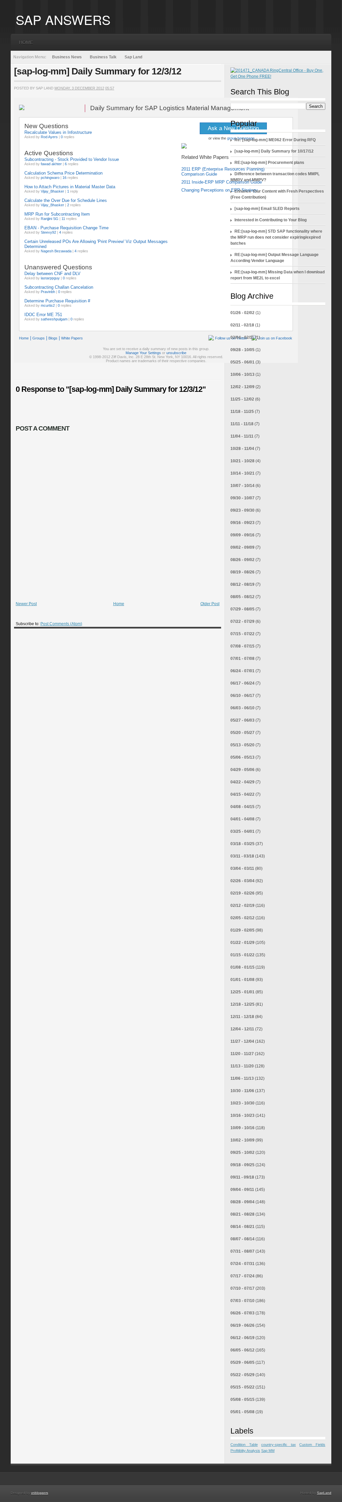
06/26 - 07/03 (242, 1313)
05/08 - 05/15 (242, 1399)
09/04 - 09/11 (242, 1189)
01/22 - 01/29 (242, 942)
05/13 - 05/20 (242, 745)
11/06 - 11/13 (242, 1078)
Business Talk (103, 57)
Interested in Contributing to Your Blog (270, 220)
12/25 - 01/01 (242, 992)
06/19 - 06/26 (242, 1325)
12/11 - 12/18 (242, 1016)
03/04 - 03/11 (242, 868)
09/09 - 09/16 (242, 535)
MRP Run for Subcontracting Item (57, 214)
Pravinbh (48, 292)
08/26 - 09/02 (242, 559)
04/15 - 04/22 (242, 794)
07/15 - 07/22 (242, 634)
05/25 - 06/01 (242, 362)
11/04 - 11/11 (241, 436)
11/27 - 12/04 (242, 1041)
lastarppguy (50, 278)
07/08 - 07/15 (242, 646)
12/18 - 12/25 (242, 1004)
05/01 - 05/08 (242, 1412)
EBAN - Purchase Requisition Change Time (66, 227)
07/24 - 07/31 (242, 1263)
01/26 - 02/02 (242, 312)
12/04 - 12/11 (242, 1029)
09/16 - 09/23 (242, 522)
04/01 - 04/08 (242, 819)
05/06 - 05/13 (242, 757)
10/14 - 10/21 (242, 473)
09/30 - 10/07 (242, 498)
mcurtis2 (48, 305)
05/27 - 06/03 (242, 720)
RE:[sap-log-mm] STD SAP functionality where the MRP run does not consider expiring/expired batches (276, 237)
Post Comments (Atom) (61, 623)
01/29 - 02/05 (242, 930)
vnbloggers (39, 1493)
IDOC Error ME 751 (43, 314)
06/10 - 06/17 (242, 695)
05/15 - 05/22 (242, 1387)
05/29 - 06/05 (242, 1362)
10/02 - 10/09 (242, 1140)
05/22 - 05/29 (242, 1374)
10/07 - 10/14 (242, 485)
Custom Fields (312, 1445)
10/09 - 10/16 (242, 1127)
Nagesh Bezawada (56, 251)
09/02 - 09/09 (242, 547)
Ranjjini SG (49, 219)
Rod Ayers (49, 137)
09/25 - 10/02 (242, 1152)
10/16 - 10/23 (242, 1115)
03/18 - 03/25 (242, 843)
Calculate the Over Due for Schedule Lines (65, 200)
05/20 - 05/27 (242, 732)
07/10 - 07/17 (242, 1288)
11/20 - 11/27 (242, 1053)
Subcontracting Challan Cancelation (58, 287)
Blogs (52, 338)
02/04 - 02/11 (242, 337)
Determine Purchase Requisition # (57, 300)
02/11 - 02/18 (242, 325)
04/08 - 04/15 (242, 806)
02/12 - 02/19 (242, 905)
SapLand (324, 1493)
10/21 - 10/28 (242, 461)
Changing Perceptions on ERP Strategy (219, 190)
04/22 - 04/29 (242, 782)
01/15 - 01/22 (242, 955)
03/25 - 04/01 (242, 831)
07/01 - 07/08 (242, 658)
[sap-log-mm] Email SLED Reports (267, 208)
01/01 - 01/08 (242, 979)
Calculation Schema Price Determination (63, 173)
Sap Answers (63, 19)
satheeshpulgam (54, 319)
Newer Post (26, 603)
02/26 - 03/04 (242, 881)
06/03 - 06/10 (242, 708)
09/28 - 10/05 (242, 349)
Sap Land (133, 57)
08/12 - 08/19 (242, 584)
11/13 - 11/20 (242, 1066)
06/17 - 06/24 (242, 683)
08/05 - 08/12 (242, 596)
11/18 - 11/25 (242, 411)
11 (63, 219)
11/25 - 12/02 (242, 399)
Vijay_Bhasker (52, 191)
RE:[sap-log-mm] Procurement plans (269, 162)
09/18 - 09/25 (242, 1165)
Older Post (209, 603)
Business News (67, 57)
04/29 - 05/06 (242, 769)
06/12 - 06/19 (242, 1337)
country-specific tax (278, 1445)
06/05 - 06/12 (242, 1350)
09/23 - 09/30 (242, 510)
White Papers (72, 338)
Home (26, 42)
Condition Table (244, 1445)
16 (64, 178)
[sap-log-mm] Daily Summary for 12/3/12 (97, 71)
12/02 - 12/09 (242, 387)
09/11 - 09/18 (242, 1177)
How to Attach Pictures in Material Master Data (69, 186)
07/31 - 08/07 (242, 1251)
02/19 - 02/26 (242, 893)
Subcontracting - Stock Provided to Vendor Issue (71, 159)
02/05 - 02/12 (242, 918)
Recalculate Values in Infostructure (58, 132)
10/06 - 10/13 (242, 374)
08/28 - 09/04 (242, 1202)
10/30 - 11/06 (242, 1090)
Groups (38, 338)
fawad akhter (51, 164)
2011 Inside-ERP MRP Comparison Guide (221, 182)
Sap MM (268, 1451)
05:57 (109, 88)
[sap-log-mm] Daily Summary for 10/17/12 (274, 151)
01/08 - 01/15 (242, 967)
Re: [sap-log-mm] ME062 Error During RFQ (275, 140)
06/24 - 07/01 (242, 671)
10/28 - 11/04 (242, 448)
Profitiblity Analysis (245, 1451)
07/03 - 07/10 (242, 1300)
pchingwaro (50, 178)
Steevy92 (48, 232)
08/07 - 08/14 (242, 1239)
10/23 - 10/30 (242, 1103)
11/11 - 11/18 (241, 424)
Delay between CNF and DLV (52, 273)
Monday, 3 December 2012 (79, 88)
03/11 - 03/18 (242, 856)
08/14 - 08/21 (242, 1226)
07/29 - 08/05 (242, 609)
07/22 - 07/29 (242, 621)
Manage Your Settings (143, 353)
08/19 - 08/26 (242, 572)
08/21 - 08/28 (242, 1214)
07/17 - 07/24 (242, 1276)
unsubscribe (176, 353)
